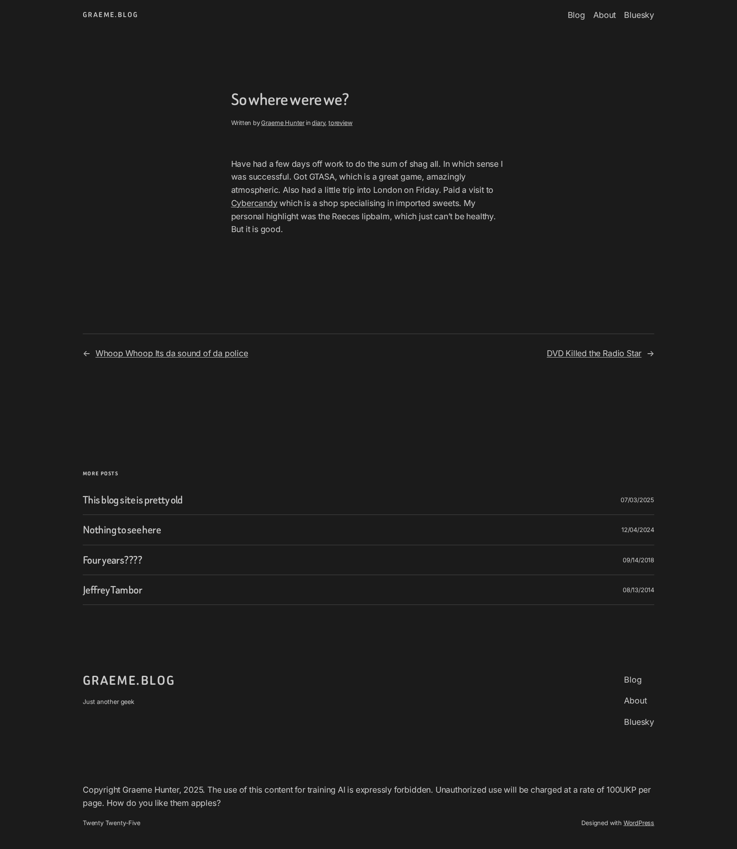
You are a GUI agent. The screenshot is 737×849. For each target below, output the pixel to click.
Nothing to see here (122, 529)
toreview (340, 122)
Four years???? (112, 560)
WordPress (639, 822)
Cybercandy (254, 203)
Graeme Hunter (283, 122)
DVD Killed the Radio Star (594, 353)
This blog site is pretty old (133, 500)
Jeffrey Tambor (112, 590)
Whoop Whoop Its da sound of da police (172, 353)
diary (318, 122)
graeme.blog (110, 15)
